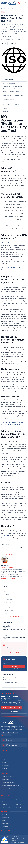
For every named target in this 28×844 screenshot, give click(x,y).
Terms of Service (21, 838)
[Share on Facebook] (8, 43)
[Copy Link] (15, 43)
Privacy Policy (12, 838)
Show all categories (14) (14, 616)
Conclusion (5, 108)
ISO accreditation (6, 243)
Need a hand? (6, 111)
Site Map (14, 840)
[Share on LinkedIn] (5, 43)
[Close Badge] (6, 837)
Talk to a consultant (6, 830)
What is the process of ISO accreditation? (12, 88)
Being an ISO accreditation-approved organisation (12, 92)
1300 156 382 (14, 711)
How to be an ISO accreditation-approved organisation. (13, 96)
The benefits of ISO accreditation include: (12, 86)
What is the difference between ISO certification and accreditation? (11, 105)
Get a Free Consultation (12, 707)
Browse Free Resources (13, 652)
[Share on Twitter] (2, 43)
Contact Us (13, 666)
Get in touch (5, 538)
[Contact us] (22, 2)
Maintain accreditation (9, 99)
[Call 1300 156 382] (19, 2)
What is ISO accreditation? (9, 83)
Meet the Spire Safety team (8, 578)
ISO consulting (5, 535)
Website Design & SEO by (13, 842)
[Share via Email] (12, 43)
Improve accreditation (9, 102)
